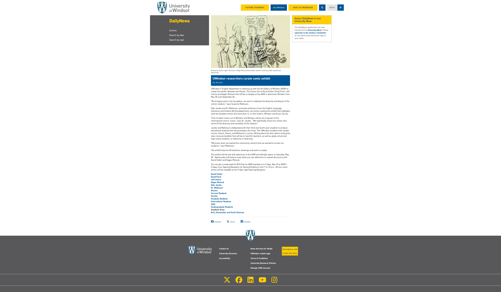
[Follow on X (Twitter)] (227, 281)
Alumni (214, 190)
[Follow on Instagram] (274, 281)
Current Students (219, 193)
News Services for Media (261, 248)
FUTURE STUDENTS (255, 7)
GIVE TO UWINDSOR (303, 7)
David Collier (217, 174)
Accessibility (224, 258)
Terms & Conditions (259, 258)
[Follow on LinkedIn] (250, 281)
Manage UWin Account (260, 268)
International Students (221, 201)
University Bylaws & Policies (263, 263)
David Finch (216, 176)
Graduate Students (219, 198)
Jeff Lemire (216, 179)
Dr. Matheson (217, 187)
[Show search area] (322, 7)
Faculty (214, 196)
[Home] (173, 8)
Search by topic (176, 39)
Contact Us (224, 248)
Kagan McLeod (217, 182)
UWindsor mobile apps (260, 253)
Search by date (176, 35)
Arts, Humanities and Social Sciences (227, 212)
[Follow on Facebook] (239, 281)
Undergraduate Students (222, 207)
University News (315, 30)
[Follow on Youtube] (262, 281)
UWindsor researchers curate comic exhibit (241, 78)
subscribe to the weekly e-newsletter (310, 32)
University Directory (228, 253)
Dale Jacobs (216, 185)
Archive (173, 30)
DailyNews (179, 21)
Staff (213, 204)
